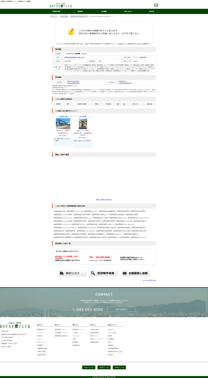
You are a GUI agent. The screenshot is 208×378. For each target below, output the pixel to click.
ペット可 (40, 332)
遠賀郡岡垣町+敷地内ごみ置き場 (106, 227)
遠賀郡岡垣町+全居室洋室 (78, 234)
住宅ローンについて (96, 339)
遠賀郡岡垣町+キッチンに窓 (124, 221)
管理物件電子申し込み (115, 351)
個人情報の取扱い (113, 348)
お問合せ (111, 355)
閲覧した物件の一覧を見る (104, 199)
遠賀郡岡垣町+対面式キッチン (83, 217)
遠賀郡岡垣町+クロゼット (106, 224)
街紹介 (110, 336)
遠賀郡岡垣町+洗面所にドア (100, 214)
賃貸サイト (103, 367)
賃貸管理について (60, 329)
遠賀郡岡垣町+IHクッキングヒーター (138, 217)
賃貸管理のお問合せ (61, 336)
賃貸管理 (80, 11)
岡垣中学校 (122, 81)
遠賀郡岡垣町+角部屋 (80, 221)
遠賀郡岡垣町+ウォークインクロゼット (65, 227)
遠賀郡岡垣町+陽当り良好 (138, 230)
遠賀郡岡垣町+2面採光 (94, 221)
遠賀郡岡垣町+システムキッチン (63, 217)
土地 (74, 339)
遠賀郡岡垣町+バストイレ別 (74, 211)
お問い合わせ (128, 11)
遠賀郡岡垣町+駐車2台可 (138, 227)
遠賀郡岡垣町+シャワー (91, 211)
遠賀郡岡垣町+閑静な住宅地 (62, 234)
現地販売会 (76, 345)
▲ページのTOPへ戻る (149, 280)
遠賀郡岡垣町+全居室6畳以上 (96, 234)
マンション (76, 336)
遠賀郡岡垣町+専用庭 (108, 221)
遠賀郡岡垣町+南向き (140, 221)
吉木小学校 (75, 81)
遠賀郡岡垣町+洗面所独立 (137, 211)
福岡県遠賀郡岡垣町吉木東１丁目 (74, 57)
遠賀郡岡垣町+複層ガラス (131, 234)
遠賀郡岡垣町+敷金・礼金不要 (98, 237)
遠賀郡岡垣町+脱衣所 (123, 211)
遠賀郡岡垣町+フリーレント (138, 237)
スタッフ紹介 (112, 332)
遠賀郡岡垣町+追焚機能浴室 (107, 211)
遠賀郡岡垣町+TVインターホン (87, 227)
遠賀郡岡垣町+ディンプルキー (86, 230)
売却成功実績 (94, 332)
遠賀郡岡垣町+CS (59, 230)
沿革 (109, 342)
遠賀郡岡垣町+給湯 (59, 211)
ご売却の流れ (94, 329)
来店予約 (151, 11)
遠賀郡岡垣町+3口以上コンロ (117, 217)
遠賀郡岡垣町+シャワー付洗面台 (63, 214)
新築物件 (40, 345)
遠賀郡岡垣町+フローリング (62, 224)
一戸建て (75, 332)
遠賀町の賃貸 (41, 355)
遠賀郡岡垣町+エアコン (78, 224)
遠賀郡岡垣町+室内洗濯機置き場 (63, 237)
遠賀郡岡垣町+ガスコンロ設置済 (63, 221)
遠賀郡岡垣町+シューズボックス (124, 224)
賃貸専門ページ (42, 329)
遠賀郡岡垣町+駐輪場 (123, 227)
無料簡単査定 (94, 342)
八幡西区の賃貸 (42, 348)
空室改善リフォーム (61, 332)
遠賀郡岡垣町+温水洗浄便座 (82, 214)
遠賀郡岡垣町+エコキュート (114, 234)
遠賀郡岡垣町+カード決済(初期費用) (118, 237)
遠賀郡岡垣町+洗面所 (132, 214)
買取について (94, 336)
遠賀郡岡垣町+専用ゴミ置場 (122, 230)
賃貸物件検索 (56, 11)
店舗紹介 (111, 345)
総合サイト (87, 367)
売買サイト (118, 367)
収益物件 (75, 342)
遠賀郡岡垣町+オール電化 (100, 217)
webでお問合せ (121, 309)
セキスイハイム (42, 342)
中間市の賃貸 (41, 351)
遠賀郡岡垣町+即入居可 (81, 237)
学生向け (40, 336)
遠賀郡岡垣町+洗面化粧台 (116, 214)
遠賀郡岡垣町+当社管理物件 (104, 230)
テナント (40, 339)
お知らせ (111, 329)
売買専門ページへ (78, 329)
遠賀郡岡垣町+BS (70, 230)
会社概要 (104, 11)
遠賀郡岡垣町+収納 (92, 224)
